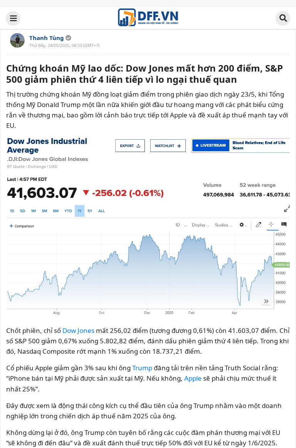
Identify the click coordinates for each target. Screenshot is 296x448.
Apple (193, 378)
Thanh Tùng (46, 38)
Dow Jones (78, 330)
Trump (142, 367)
